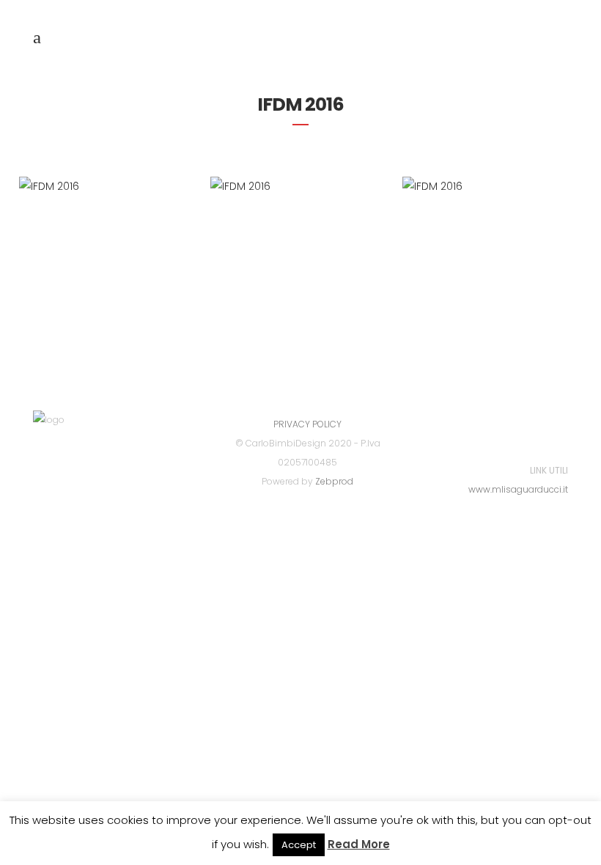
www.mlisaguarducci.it (518, 489)
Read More (359, 844)
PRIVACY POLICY (307, 424)
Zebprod (334, 481)
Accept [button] (298, 845)
